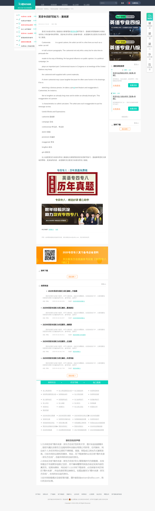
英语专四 (74, 31)
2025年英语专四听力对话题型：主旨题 (57, 341)
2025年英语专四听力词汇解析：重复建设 (58, 308)
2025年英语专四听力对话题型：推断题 (57, 324)
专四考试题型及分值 (49, 394)
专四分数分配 (63, 423)
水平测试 (149, 58)
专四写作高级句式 (64, 419)
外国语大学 (94, 407)
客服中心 (69, 494)
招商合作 (45, 494)
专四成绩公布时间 (80, 423)
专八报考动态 (47, 399)
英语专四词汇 (63, 426)
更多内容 (71, 375)
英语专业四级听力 (64, 8)
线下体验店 (61, 494)
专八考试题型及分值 (65, 390)
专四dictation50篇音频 (97, 423)
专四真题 (65, 4)
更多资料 (71, 276)
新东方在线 (39, 8)
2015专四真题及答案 (97, 430)
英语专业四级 (54, 8)
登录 (122, 3)
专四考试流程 (94, 394)
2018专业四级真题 (96, 426)
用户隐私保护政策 (117, 494)
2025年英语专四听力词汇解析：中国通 (62, 291)
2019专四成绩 (94, 415)
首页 (42, 4)
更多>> (103, 284)
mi (74, 88)
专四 (56, 229)
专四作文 (46, 407)
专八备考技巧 (78, 399)
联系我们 (84, 494)
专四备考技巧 (94, 399)
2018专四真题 (47, 430)
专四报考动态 (63, 399)
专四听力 (51, 229)
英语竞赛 (46, 410)
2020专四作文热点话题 (82, 415)
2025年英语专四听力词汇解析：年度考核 (58, 358)
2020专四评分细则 (65, 415)
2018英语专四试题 (65, 430)
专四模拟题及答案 (80, 419)
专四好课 (54, 4)
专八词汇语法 (78, 407)
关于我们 (37, 494)
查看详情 (133, 85)
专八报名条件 (78, 390)
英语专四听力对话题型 (79, 335)
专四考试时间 (94, 390)
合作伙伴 (76, 494)
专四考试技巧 (94, 419)
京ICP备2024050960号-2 (55, 499)
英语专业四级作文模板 (50, 426)
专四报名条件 (63, 394)
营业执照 (65, 499)
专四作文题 (46, 419)
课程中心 (149, 48)
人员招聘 (91, 494)
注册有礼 (135, 3)
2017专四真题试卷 (80, 430)
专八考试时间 (47, 390)
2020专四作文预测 (49, 415)
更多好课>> (125, 116)
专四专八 (46, 8)
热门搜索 (97, 382)
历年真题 (149, 68)
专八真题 (87, 4)
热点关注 (99, 494)
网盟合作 (106, 494)
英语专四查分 (78, 426)
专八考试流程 (78, 394)
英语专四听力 (77, 351)
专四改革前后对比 (49, 423)
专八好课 (76, 4)
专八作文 (46, 403)
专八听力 (77, 403)
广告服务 (52, 494)
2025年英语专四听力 (79, 301)
